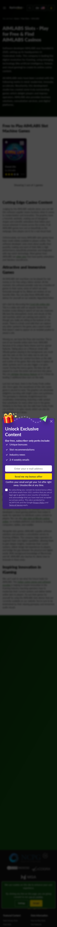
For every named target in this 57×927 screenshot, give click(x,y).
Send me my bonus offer (28, 476)
